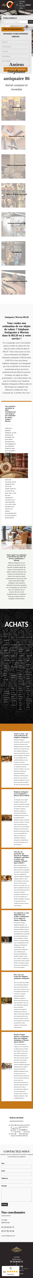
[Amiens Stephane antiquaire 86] (4, 5)
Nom (2, 1163)
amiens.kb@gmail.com (8, 1236)
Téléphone (4, 1178)
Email (3, 1171)
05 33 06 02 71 (7, 1227)
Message (4, 1186)
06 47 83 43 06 (7, 1231)
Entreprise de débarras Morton (19, 1132)
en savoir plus (16, 120)
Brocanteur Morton (23, 1126)
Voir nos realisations (12, 29)
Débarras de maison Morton (11, 1128)
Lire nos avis (10, 1274)
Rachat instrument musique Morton (23, 1132)
